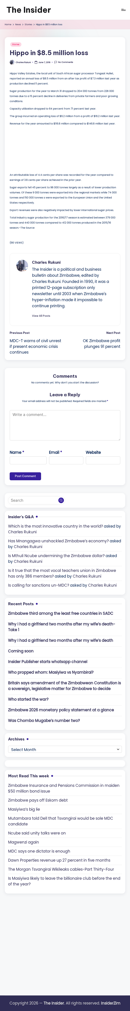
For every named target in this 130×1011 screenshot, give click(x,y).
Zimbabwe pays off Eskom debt (38, 800)
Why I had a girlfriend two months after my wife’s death (60, 640)
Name (17, 452)
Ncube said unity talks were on (37, 833)
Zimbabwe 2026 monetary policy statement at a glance (61, 710)
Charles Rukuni (46, 262)
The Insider (28, 10)
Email (55, 452)
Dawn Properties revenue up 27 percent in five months (59, 860)
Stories (16, 44)
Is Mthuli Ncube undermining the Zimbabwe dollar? (56, 555)
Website (93, 452)
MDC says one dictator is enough (39, 851)
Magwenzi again (23, 842)
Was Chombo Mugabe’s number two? (44, 720)
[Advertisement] (33, 148)
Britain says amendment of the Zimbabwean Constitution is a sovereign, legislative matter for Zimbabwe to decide (64, 685)
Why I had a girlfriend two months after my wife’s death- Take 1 (61, 626)
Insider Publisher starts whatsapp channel (47, 661)
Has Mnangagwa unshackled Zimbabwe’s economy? (58, 541)
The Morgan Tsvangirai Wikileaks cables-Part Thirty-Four (61, 869)
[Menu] (123, 10)
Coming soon (21, 651)
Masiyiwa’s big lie (24, 809)
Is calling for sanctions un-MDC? (38, 585)
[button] (41, 315)
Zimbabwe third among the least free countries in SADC (60, 613)
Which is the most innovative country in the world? (55, 526)
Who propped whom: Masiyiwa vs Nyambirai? (51, 672)
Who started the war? (28, 699)
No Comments (65, 62)
